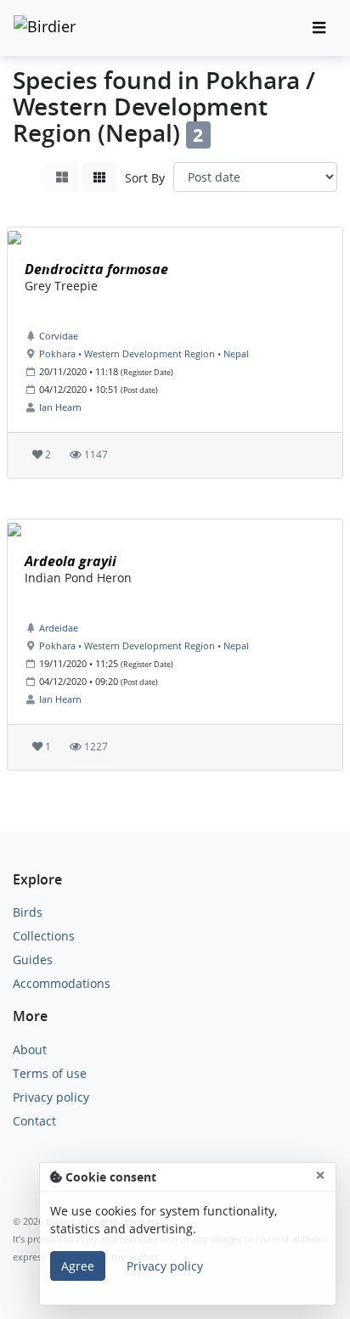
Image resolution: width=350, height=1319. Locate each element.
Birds (27, 912)
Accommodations (61, 983)
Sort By (145, 178)
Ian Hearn (60, 407)
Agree (77, 1266)
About (30, 1049)
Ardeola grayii (70, 561)
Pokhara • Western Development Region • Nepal (144, 353)
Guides (33, 959)
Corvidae (58, 335)
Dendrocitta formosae (96, 269)
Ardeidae (58, 627)
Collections (44, 936)
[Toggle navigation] (319, 28)
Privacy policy (51, 1097)
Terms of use (50, 1073)
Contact (34, 1121)
